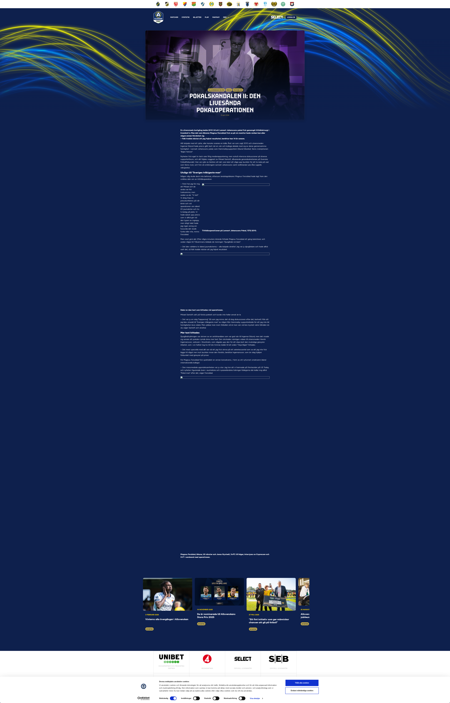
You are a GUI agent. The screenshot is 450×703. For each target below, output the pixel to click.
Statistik (186, 17)
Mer (225, 17)
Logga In (291, 17)
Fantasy (216, 17)
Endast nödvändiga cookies (302, 691)
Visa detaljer (255, 698)
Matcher (174, 17)
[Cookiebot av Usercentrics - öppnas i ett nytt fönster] (143, 698)
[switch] (196, 698)
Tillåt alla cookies (302, 683)
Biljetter (197, 17)
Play (207, 17)
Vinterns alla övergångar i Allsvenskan (166, 619)
